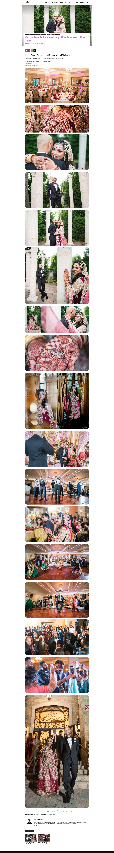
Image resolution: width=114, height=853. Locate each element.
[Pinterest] (29, 50)
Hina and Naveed (36, 814)
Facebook (44, 61)
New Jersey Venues (43, 34)
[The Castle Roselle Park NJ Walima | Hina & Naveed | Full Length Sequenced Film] (31, 838)
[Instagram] (35, 825)
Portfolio (47, 2)
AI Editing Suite (63, 2)
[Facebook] (26, 50)
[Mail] (37, 825)
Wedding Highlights (49, 34)
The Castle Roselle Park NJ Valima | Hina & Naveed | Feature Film (44, 843)
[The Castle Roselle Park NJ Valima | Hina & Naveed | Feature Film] (44, 838)
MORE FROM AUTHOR (39, 831)
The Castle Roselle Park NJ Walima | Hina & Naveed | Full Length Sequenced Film (30, 843)
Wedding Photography (56, 34)
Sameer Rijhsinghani (29, 45)
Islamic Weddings (36, 34)
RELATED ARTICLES (29, 831)
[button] (87, 2)
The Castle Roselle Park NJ (51, 814)
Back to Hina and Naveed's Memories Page (35, 43)
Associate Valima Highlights (29, 34)
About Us (71, 2)
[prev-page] (26, 847)
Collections (55, 2)
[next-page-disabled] (28, 847)
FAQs (77, 2)
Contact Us (82, 2)
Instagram (38, 61)
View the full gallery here (57, 810)
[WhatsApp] (32, 50)
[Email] (34, 50)
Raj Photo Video (43, 814)
